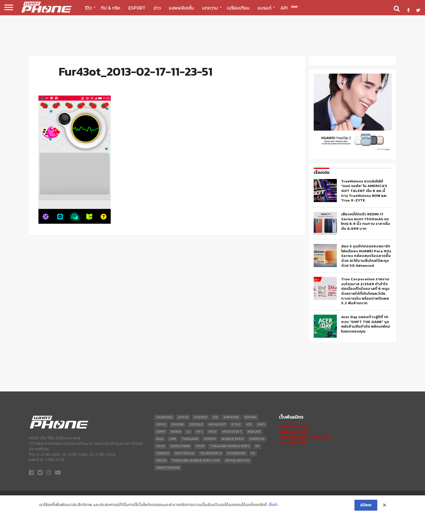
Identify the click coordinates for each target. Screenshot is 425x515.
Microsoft (232, 432)
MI (257, 446)
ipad (212, 432)
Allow (366, 505)
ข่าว (157, 7)
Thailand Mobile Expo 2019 (196, 460)
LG (188, 432)
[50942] (353, 150)
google (196, 424)
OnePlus (257, 439)
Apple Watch (237, 460)
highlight (217, 424)
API (288, 7)
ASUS (160, 446)
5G (253, 453)
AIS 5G (161, 460)
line (172, 439)
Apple (183, 417)
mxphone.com (294, 426)
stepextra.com (294, 431)
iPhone (177, 424)
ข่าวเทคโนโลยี (292, 442)
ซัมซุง (160, 439)
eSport (136, 7)
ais (215, 417)
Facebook (236, 453)
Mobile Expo (232, 439)
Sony (160, 432)
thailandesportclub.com (304, 437)
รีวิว (88, 7)
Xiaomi (250, 417)
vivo (261, 424)
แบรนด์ (264, 7)
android (231, 417)
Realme (254, 432)
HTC (199, 432)
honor (210, 439)
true (199, 446)
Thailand (190, 439)
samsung (164, 417)
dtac (236, 424)
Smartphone (168, 468)
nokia (176, 432)
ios (249, 424)
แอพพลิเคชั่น (181, 7)
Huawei (200, 417)
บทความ (210, 7)
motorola (184, 453)
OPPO (161, 424)
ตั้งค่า (273, 505)
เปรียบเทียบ (238, 7)
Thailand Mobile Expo (230, 446)
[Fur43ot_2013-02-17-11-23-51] (74, 222)
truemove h (210, 453)
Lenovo (162, 453)
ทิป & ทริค (110, 7)
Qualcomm (180, 446)
